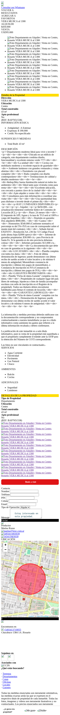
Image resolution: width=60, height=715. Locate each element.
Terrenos (7, 673)
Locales (6, 684)
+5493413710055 (12, 629)
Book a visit (30, 482)
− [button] (5, 549)
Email (4, 504)
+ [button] (5, 545)
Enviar (4, 520)
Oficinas (7, 682)
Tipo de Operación (10, 507)
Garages (7, 687)
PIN (3, 497)
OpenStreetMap (43, 616)
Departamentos (10, 676)
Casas (5, 679)
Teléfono (5, 494)
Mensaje (5, 517)
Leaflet (31, 616)
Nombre (5, 491)
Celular (4, 501)
